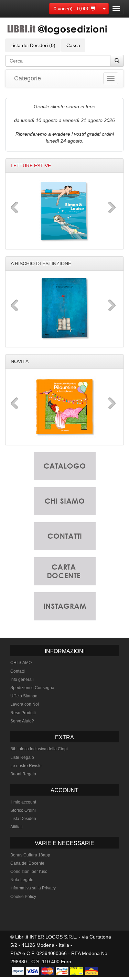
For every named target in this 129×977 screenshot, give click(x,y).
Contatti (17, 671)
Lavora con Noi (24, 704)
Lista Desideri (23, 818)
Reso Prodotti (23, 712)
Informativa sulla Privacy (33, 888)
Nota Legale (21, 879)
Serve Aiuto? (22, 721)
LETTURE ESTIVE (31, 165)
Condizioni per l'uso (28, 871)
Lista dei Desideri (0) (32, 45)
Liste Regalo (22, 757)
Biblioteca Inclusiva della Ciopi (39, 748)
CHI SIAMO (21, 662)
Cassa (73, 45)
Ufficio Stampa (23, 696)
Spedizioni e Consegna (32, 687)
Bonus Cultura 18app (30, 855)
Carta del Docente (27, 863)
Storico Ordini (23, 810)
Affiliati (16, 826)
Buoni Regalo (23, 774)
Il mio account (23, 802)
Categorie (27, 78)
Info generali (22, 679)
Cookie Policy (23, 896)
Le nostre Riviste (26, 765)
